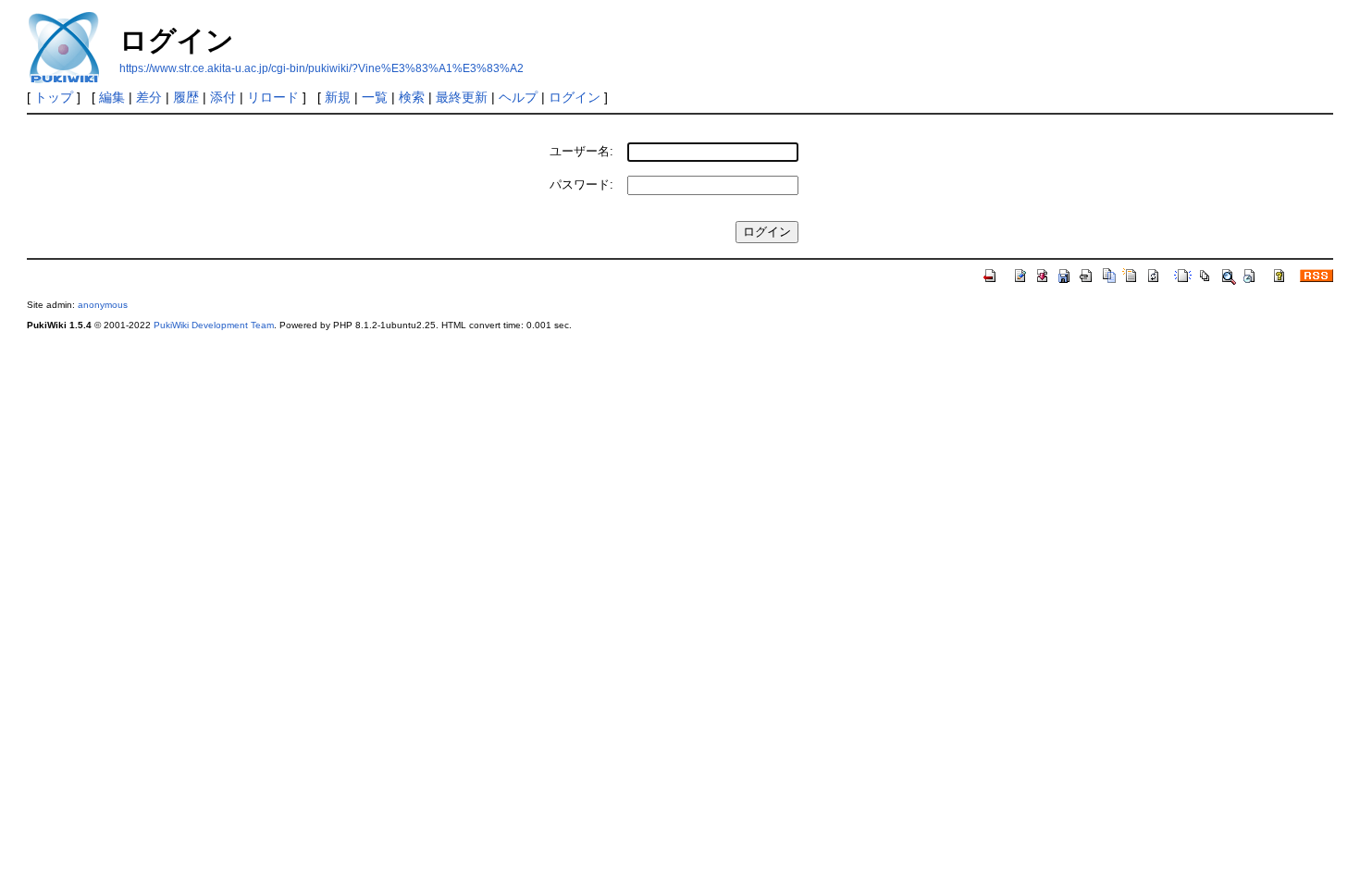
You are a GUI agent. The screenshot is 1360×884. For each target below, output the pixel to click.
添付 (223, 97)
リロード (273, 97)
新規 (338, 97)
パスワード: (581, 184)
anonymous (103, 305)
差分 (149, 97)
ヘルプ (518, 97)
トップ (53, 97)
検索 (412, 97)
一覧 (375, 97)
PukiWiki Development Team (214, 325)
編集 (112, 97)
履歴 (186, 97)
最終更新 (462, 97)
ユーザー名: (581, 151)
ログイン (574, 97)
